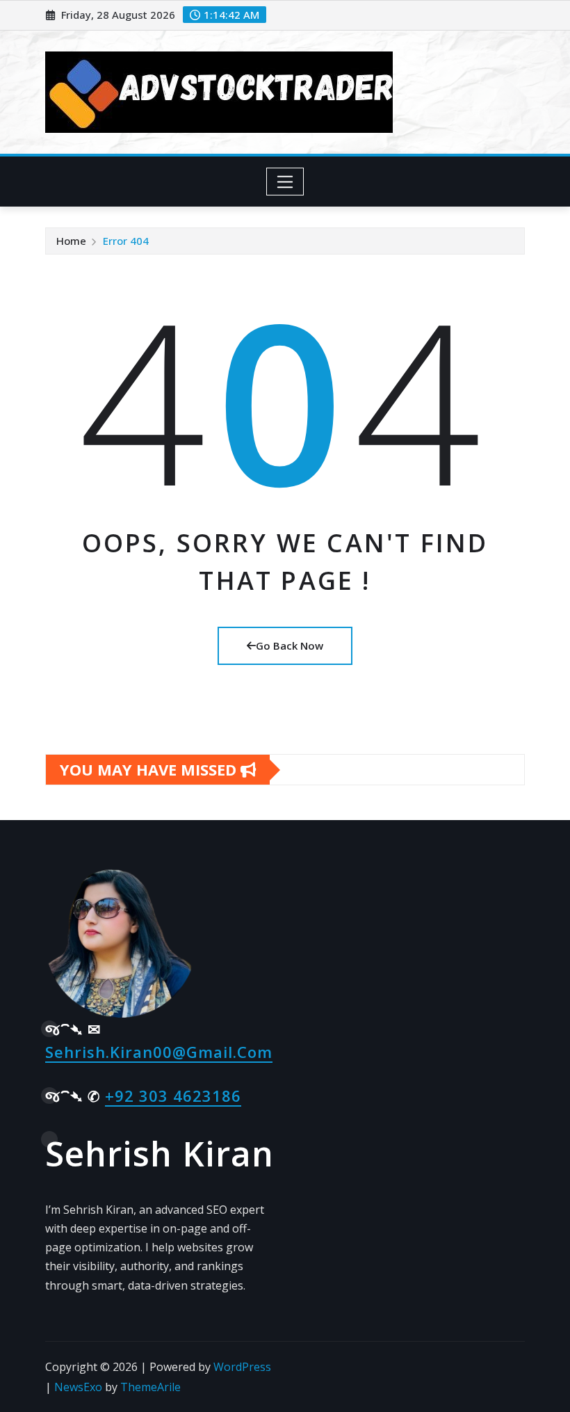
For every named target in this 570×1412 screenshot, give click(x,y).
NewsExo (78, 1387)
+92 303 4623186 (173, 1095)
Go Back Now (289, 645)
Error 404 (126, 241)
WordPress (242, 1366)
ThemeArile (150, 1387)
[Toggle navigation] (285, 181)
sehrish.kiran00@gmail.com (158, 1051)
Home (71, 241)
